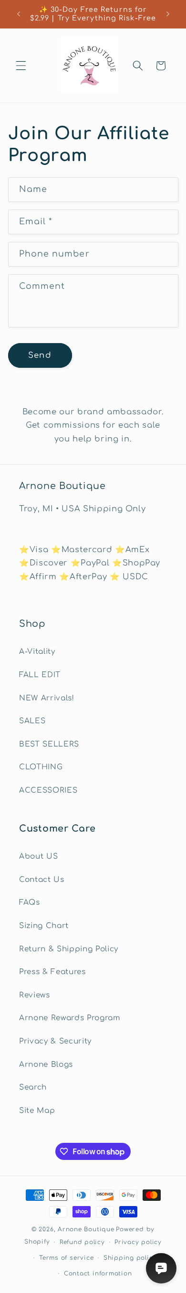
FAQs (29, 902)
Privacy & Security (55, 1041)
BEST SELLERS (49, 744)
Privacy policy (138, 1242)
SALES (32, 721)
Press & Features (52, 971)
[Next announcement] (167, 13)
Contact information (98, 1273)
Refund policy (82, 1242)
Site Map (37, 1110)
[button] (21, 65)
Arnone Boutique (86, 1229)
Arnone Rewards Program (70, 1018)
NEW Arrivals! (46, 698)
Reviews (34, 995)
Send (39, 355)
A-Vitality (37, 651)
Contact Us (41, 879)
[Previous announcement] (18, 13)
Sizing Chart (44, 925)
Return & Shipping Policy (68, 949)
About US (38, 856)
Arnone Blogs (46, 1064)
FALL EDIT (40, 674)
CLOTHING (40, 767)
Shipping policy (130, 1258)
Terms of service (66, 1258)
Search (33, 1087)
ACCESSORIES (48, 790)
